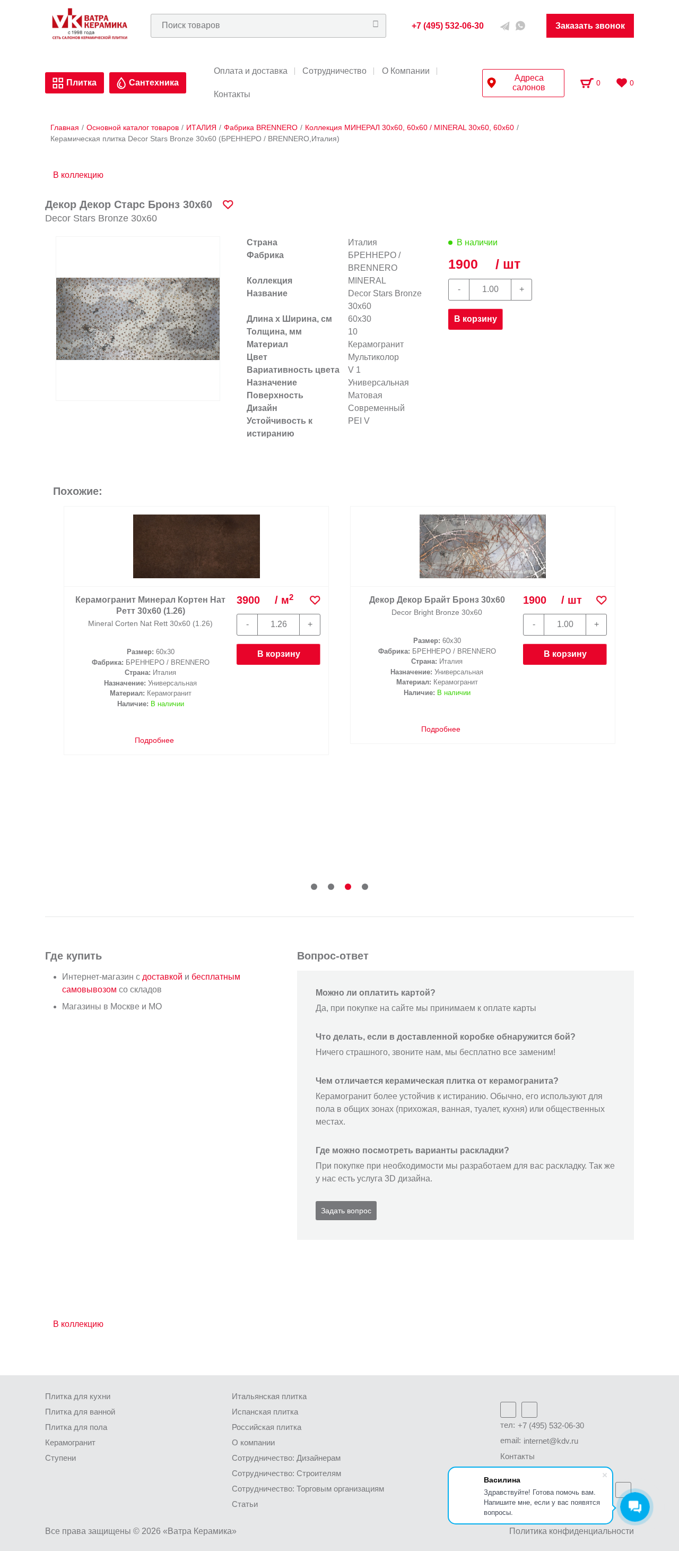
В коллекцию (78, 174)
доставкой (162, 976)
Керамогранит (70, 1442)
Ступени (60, 1457)
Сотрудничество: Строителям (286, 1473)
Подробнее (153, 729)
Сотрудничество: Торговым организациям (308, 1488)
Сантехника (154, 82)
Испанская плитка (265, 1411)
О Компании (406, 71)
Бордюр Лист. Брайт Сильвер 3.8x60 (437, 542)
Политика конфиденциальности (571, 1531)
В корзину (475, 318)
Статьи (245, 1504)
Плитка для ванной (80, 1411)
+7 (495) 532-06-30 (551, 1425)
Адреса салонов (528, 82)
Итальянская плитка (269, 1396)
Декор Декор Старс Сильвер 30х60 (150, 599)
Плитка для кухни (77, 1396)
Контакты (232, 94)
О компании (253, 1442)
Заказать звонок (590, 25)
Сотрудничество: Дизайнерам (286, 1457)
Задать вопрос (346, 1210)
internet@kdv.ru (551, 1440)
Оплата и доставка (251, 71)
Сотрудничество (334, 71)
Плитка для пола (76, 1427)
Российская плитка (266, 1427)
